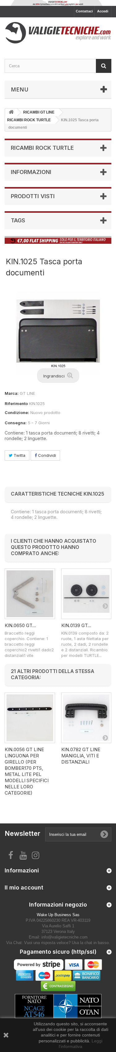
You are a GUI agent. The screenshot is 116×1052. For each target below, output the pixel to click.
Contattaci (84, 11)
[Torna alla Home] (11, 112)
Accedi (102, 11)
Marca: (12, 393)
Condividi (46, 455)
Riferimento (16, 403)
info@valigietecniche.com (64, 937)
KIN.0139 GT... (76, 625)
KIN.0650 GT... (20, 625)
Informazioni (31, 172)
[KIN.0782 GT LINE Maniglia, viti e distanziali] (86, 718)
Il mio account (24, 887)
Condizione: (17, 412)
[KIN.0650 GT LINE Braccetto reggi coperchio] (30, 593)
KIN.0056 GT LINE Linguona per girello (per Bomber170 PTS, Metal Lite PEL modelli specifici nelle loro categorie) (27, 771)
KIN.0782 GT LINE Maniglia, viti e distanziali (80, 756)
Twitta (18, 455)
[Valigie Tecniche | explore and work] (58, 32)
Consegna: (16, 422)
